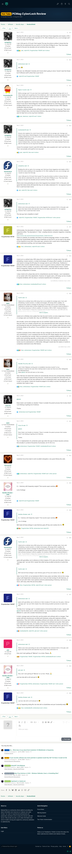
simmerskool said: (23, 64)
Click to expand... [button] (44, 312)
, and (35, 528)
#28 (70, 256)
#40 (70, 693)
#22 (70, 59)
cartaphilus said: (22, 166)
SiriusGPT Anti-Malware (15, 765)
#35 (70, 510)
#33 (70, 455)
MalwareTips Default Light (10, 846)
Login (2, 831)
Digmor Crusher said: (24, 89)
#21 (70, 32)
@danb (23, 372)
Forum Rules (40, 809)
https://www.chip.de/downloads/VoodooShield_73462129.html (35, 235)
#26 (70, 199)
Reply (69, 54)
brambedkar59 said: (23, 130)
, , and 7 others (30, 116)
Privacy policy (54, 846)
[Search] (69, 4)
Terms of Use (46, 846)
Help (60, 846)
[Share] (67, 32)
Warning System (41, 812)
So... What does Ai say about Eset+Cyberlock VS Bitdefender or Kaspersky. (29, 750)
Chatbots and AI (8, 753)
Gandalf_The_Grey (7, 16)
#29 (70, 293)
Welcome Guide (41, 816)
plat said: (20, 670)
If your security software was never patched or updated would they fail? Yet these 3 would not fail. (36, 757)
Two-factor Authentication (44, 819)
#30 (70, 359)
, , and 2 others (33, 246)
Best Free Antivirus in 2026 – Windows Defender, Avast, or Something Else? (31, 773)
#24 (70, 125)
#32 (70, 421)
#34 (70, 483)
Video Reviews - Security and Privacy (14, 769)
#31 (70, 396)
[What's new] (65, 4)
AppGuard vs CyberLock (15, 781)
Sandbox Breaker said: (24, 514)
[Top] (68, 846)
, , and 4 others (35, 50)
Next (16, 28)
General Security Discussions (12, 761)
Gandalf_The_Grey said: (24, 363)
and (29, 76)
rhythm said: (21, 297)
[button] (2, 4)
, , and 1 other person (39, 217)
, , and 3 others (28, 190)
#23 (70, 85)
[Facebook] (38, 837)
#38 (70, 640)
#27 (70, 227)
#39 (70, 666)
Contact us (38, 846)
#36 (70, 537)
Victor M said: (22, 425)
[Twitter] (41, 837)
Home (64, 846)
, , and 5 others (33, 284)
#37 (70, 594)
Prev (4, 28)
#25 (70, 161)
